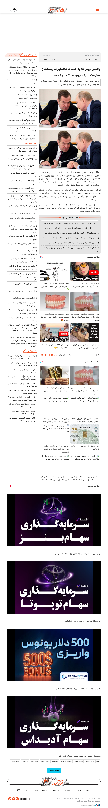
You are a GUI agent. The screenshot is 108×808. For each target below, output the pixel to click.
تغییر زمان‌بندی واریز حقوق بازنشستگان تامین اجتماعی (26, 96)
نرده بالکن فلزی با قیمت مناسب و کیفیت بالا (24, 371)
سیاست (87, 55)
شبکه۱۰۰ (88, 790)
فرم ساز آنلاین (78, 761)
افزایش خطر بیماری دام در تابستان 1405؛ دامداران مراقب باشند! (23, 364)
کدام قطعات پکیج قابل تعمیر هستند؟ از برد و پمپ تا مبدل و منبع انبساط (22, 398)
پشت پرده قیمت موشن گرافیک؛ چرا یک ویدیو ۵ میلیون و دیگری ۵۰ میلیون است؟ (22, 357)
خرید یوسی (54, 761)
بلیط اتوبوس (15, 761)
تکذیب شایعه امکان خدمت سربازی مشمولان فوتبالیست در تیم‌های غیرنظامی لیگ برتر (22, 198)
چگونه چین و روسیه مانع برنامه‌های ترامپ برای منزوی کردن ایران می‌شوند (23, 137)
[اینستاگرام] (17, 798)
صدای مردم (57, 790)
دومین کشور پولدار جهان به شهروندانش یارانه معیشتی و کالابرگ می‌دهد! (70, 242)
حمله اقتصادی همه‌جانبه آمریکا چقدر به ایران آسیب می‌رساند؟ (23, 89)
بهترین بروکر (34, 761)
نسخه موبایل (54, 770)
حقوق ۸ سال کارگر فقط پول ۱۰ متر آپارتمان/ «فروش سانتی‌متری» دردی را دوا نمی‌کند (22, 158)
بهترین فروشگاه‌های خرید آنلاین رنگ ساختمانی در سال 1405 (23, 405)
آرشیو (26, 790)
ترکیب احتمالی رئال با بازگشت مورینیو (21, 213)
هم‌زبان (67, 790)
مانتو (97, 761)
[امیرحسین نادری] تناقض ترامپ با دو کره (22, 292)
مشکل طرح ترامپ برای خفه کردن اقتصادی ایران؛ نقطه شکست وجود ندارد (70, 228)
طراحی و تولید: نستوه (88, 805)
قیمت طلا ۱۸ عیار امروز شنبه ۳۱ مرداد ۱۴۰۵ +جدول (23, 114)
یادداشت (45, 790)
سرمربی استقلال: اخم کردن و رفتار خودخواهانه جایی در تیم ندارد (24, 260)
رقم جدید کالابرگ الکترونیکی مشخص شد (23, 207)
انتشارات (35, 790)
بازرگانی (30, 351)
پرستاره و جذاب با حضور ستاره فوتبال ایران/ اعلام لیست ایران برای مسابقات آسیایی (23, 228)
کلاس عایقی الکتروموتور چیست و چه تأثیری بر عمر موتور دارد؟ (23, 419)
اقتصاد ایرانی (45, 761)
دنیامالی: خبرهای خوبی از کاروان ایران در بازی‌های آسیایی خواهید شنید (22, 268)
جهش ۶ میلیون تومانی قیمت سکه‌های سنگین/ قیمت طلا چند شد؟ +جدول (22, 190)
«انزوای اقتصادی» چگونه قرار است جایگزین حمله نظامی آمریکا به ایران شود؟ (69, 238)
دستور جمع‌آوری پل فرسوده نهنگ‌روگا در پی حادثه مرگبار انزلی (23, 122)
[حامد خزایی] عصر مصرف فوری (24, 298)
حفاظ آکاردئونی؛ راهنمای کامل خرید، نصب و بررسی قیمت (23, 391)
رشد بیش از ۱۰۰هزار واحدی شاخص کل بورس (22, 245)
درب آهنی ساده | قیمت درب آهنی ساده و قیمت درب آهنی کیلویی (22, 378)
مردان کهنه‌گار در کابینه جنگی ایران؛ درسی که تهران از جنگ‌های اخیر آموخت (70, 233)
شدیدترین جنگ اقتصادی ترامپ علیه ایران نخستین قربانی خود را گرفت (23, 129)
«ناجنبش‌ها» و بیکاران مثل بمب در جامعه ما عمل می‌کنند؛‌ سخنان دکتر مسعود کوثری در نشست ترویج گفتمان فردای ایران (23, 341)
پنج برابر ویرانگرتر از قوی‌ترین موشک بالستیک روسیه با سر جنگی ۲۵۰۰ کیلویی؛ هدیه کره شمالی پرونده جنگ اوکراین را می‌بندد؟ (23, 71)
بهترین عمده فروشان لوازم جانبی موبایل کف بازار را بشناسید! (24, 412)
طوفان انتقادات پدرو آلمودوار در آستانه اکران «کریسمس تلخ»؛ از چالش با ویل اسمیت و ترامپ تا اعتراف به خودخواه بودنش (22, 329)
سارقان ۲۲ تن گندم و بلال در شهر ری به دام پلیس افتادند (22, 304)
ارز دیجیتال (24, 761)
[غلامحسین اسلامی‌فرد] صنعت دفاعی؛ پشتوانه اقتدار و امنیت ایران (22, 149)
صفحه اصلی (95, 55)
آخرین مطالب (28, 143)
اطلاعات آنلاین (57, 10)
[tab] (30, 55)
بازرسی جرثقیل (89, 761)
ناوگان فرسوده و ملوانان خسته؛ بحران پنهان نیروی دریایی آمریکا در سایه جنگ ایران (22, 276)
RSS (18, 790)
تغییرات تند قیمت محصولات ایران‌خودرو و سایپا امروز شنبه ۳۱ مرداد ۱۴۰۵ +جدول (24, 105)
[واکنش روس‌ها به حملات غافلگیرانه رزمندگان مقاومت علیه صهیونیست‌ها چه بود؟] (70, 108)
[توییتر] (13, 798)
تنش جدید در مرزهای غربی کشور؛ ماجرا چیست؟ (22, 82)
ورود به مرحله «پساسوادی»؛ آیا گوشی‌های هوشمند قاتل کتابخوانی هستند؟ (70, 223)
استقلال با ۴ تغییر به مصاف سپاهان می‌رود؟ (23, 175)
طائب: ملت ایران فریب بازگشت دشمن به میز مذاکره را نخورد (22, 252)
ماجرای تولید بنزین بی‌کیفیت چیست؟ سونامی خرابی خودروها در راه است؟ (22, 167)
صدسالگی (78, 790)
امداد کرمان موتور (66, 761)
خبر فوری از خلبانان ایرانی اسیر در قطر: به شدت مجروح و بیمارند (22, 61)
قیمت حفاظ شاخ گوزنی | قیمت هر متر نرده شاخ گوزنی (22, 385)
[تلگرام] (9, 798)
